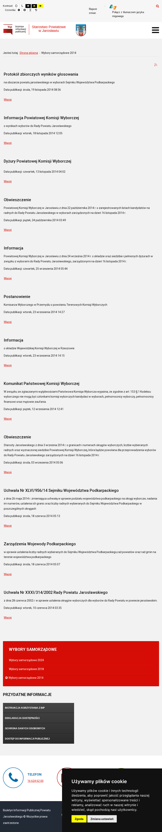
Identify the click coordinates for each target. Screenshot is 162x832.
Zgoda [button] (79, 819)
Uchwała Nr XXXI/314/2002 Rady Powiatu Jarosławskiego (56, 592)
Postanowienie (17, 296)
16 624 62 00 (35, 780)
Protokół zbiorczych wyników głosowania (41, 74)
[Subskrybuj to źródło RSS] (155, 65)
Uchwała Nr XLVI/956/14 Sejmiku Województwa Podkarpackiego (61, 490)
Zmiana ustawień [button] (102, 819)
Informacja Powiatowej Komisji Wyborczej (41, 117)
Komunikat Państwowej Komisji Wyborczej (41, 383)
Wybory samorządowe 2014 (26, 677)
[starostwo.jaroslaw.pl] (81, 30)
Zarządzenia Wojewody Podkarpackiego (40, 544)
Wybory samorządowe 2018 (26, 669)
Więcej (8, 99)
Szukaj (157, 6)
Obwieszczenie (17, 199)
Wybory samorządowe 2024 (26, 660)
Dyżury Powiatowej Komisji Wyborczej (37, 161)
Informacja (13, 248)
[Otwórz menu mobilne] (155, 30)
